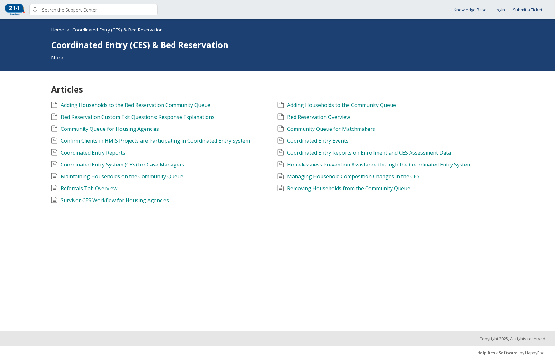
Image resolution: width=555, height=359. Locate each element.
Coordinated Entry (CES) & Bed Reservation (117, 30)
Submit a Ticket (527, 10)
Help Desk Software (497, 352)
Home (58, 30)
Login (500, 10)
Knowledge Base (470, 10)
